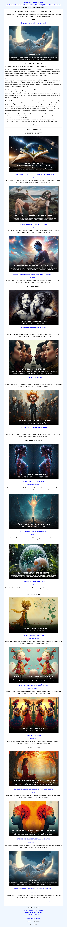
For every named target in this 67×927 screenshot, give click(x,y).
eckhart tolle (33, 534)
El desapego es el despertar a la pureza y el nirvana (33, 274)
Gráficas (55, 4)
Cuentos (13, 4)
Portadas (24, 23)
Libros (38, 918)
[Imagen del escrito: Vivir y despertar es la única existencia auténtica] (34, 886)
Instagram (31, 914)
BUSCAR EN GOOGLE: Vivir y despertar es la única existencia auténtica (33, 902)
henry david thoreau (33, 638)
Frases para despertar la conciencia (33, 224)
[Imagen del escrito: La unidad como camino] (34, 375)
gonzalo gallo (33, 738)
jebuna (33, 431)
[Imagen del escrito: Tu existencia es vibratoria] (34, 478)
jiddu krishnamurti (33, 842)
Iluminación (38, 4)
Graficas (31, 23)
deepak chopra (33, 331)
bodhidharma (34, 277)
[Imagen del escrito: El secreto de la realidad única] (34, 325)
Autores (25, 4)
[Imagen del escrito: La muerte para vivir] (34, 732)
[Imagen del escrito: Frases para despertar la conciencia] (34, 221)
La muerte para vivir (33, 735)
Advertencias (31, 918)
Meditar (45, 4)
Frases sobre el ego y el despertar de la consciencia (33, 174)
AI (9, 4)
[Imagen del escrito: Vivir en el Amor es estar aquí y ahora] (34, 682)
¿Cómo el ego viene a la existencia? (33, 531)
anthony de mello (33, 688)
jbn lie (34, 177)
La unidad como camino (33, 378)
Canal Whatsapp (38, 910)
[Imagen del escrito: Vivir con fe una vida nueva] (34, 632)
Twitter (27, 912)
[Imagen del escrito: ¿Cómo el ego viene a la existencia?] (34, 528)
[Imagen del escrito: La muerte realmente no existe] (34, 578)
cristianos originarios (34, 484)
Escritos (31, 4)
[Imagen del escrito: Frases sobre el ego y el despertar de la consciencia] (34, 171)
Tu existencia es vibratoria (33, 481)
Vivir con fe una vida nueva (33, 635)
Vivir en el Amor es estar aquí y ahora (33, 685)
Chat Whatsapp (28, 910)
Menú (50, 4)
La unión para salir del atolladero (33, 428)
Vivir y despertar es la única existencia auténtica (33, 889)
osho (33, 381)
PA (7, 4)
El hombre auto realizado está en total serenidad (33, 789)
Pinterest (39, 912)
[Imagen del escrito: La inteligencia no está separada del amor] (34, 836)
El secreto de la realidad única (33, 328)
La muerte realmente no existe (33, 581)
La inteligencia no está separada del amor (33, 839)
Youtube (37, 914)
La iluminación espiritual (33, 2)
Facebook (33, 912)
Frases (19, 4)
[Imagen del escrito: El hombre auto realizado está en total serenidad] (34, 786)
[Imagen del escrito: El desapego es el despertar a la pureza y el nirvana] (34, 271)
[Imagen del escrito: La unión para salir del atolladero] (34, 425)
